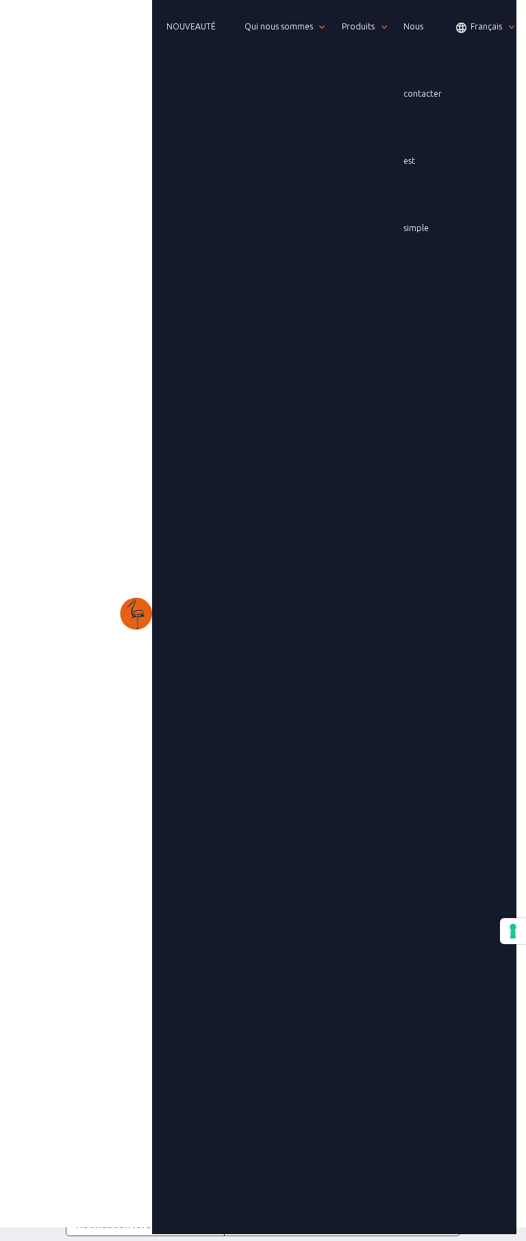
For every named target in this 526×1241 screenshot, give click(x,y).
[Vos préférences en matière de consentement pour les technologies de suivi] (513, 931)
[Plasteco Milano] (81, 614)
